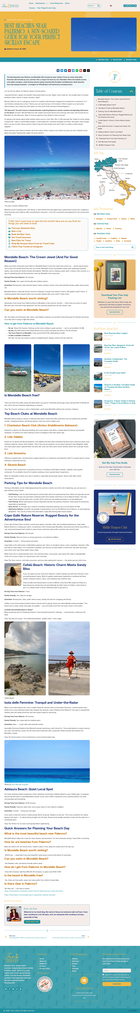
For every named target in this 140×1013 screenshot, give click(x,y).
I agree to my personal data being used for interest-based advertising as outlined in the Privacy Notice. (116, 977)
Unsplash (25, 784)
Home (31, 3)
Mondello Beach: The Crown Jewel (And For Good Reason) (114, 100)
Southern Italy (27, 20)
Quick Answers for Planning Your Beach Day (114, 135)
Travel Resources (56, 3)
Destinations (40, 3)
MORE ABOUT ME (32, 922)
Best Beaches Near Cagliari (116, 333)
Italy (8, 20)
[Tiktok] (132, 6)
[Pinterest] (135, 6)
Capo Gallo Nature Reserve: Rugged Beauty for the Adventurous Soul (115, 116)
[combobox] (92, 6)
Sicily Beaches (16, 901)
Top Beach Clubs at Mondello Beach (111, 108)
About (67, 3)
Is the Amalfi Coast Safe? (115, 373)
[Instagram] (124, 6)
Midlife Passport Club (107, 145)
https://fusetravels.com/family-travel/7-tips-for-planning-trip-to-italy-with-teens (33, 891)
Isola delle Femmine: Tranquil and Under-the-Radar (114, 127)
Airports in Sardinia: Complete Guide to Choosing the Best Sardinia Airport (119, 387)
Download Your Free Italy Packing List (113, 138)
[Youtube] (127, 6)
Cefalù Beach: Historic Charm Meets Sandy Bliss (114, 122)
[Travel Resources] (84, 980)
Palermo (13, 20)
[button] (58, 70)
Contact (32, 8)
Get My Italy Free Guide (107, 142)
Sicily (19, 20)
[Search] (99, 6)
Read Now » (107, 339)
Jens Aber (15, 784)
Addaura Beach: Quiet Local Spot (110, 132)
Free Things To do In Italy (46, 8)
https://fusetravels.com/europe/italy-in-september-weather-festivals (29, 895)
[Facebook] (130, 6)
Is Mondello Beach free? (107, 105)
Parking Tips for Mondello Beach (110, 111)
